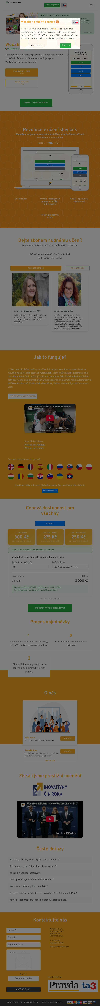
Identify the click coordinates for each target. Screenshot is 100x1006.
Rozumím (66, 45)
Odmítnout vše (36, 45)
